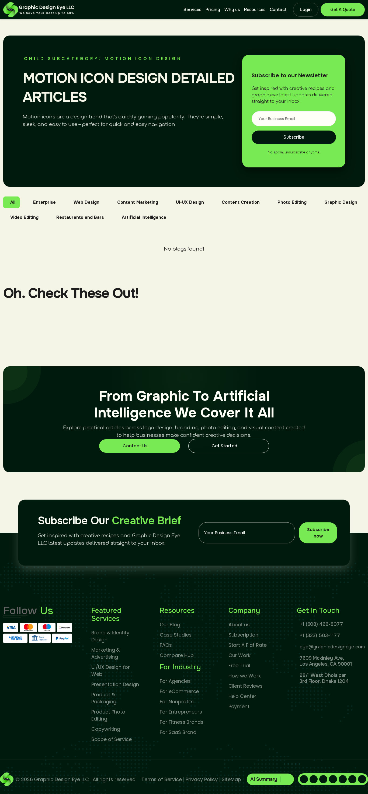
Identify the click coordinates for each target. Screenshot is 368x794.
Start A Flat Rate (247, 645)
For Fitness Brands (181, 722)
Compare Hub (176, 655)
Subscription (243, 634)
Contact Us (135, 446)
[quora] (333, 779)
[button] (270, 779)
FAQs (166, 645)
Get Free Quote (342, 9)
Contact (278, 9)
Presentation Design (115, 684)
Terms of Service (161, 779)
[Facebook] (304, 779)
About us (239, 624)
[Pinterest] (323, 779)
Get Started (224, 446)
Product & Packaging (103, 698)
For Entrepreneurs (181, 711)
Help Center (242, 696)
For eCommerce (179, 691)
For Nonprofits (177, 701)
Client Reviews (245, 686)
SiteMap (231, 779)
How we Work (244, 675)
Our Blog (170, 624)
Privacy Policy (202, 779)
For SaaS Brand (178, 732)
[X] (343, 779)
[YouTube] (352, 779)
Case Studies (175, 634)
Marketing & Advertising (105, 653)
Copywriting (105, 729)
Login (306, 9)
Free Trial (239, 665)
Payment (238, 706)
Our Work (239, 655)
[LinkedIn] (314, 779)
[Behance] (362, 779)
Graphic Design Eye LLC (61, 779)
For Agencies (175, 681)
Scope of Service (111, 739)
